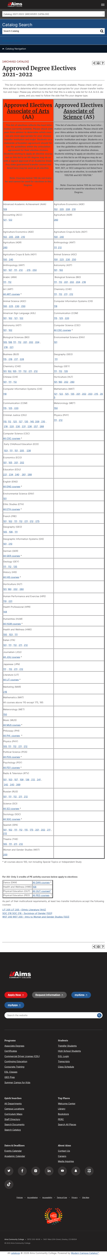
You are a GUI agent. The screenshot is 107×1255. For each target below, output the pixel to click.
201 (66, 282)
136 (27, 779)
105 (5, 342)
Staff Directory (12, 1119)
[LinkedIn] (49, 1171)
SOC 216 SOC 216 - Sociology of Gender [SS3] (27, 913)
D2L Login (63, 1056)
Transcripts (64, 1061)
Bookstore (63, 1114)
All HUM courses (12, 623)
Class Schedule (66, 1066)
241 (39, 779)
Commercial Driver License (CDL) (22, 1056)
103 (6, 450)
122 (10, 219)
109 (5, 209)
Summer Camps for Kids (17, 1082)
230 (68, 259)
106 (10, 342)
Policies (20, 1197)
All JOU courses (11, 657)
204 (78, 282)
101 (5, 270)
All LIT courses (11, 679)
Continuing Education (15, 1061)
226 (22, 359)
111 (55, 247)
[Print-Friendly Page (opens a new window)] (98, 63)
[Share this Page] (94, 63)
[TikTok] (8, 1184)
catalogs (15, 1253)
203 (90, 393)
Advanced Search (11, 40)
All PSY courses (11, 767)
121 (5, 219)
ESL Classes (10, 1071)
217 (16, 359)
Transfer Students (67, 1045)
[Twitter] (8, 1171)
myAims (79, 994)
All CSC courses (62, 330)
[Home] (20, 975)
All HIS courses (11, 577)
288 (30, 474)
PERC (61, 1119)
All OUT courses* (42, 891)
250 (74, 259)
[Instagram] (35, 1171)
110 (5, 421)
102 (56, 209)
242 (6, 784)
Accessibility (47, 1197)
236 (30, 426)
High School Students (69, 1051)
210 (74, 209)
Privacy (75, 1197)
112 (9, 282)
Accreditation (32, 1197)
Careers (62, 1156)
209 (37, 421)
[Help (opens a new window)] (102, 63)
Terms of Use (62, 1197)
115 (55, 318)
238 (29, 450)
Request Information (47, 994)
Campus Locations (14, 1108)
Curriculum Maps (13, 1114)
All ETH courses (11, 509)
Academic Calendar (14, 1156)
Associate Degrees (14, 1045)
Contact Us (64, 1150)
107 (10, 270)
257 (36, 426)
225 (62, 259)
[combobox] (53, 14)
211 (65, 294)
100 (56, 236)
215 (29, 270)
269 (18, 784)
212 (60, 247)
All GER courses (11, 555)
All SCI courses (11, 808)
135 (66, 371)
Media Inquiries (66, 1161)
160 (60, 381)
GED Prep (9, 1077)
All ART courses (11, 294)
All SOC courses (11, 819)
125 (61, 318)
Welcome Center (66, 1103)
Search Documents (14, 1124)
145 (32, 421)
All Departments (13, 1103)
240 (62, 236)
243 (12, 784)
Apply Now (14, 994)
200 (5, 854)
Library (61, 1108)
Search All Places (67, 1124)
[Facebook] (22, 1171)
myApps (13, 1005)
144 (5, 611)
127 (20, 421)
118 (55, 306)
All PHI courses (11, 735)
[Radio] (89, 1171)
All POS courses (11, 757)
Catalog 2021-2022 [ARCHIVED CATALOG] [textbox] (26, 14)
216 (84, 282)
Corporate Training (14, 1066)
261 (24, 474)
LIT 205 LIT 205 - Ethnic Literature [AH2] (24, 909)
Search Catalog (12, 1129)
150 (56, 408)
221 (11, 347)
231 (24, 426)
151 (16, 450)
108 (22, 779)
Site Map (85, 1197)
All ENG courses (11, 486)
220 (67, 318)
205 (62, 209)
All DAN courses (41, 882)
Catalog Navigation (15, 48)
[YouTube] (62, 1171)
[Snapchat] (75, 1171)
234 (11, 474)
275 (37, 521)
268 (42, 426)
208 (68, 209)
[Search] (102, 31)
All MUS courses (11, 725)
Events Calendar (13, 1150)
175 (31, 829)
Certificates (10, 1051)
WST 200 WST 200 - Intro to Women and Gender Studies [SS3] (35, 916)
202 (72, 282)
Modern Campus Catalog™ (85, 1253)
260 (56, 219)
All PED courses (41, 895)
